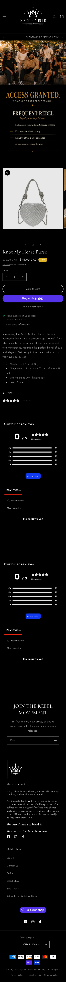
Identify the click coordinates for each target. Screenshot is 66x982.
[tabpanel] (33, 526)
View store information (18, 324)
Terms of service (34, 975)
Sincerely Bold (20, 969)
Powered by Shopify (36, 969)
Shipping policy (51, 975)
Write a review (33, 475)
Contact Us (12, 865)
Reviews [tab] (13, 489)
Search (10, 858)
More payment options (33, 306)
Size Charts (13, 888)
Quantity (7, 270)
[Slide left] (25, 245)
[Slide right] (40, 245)
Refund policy (54, 969)
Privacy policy (17, 975)
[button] (4, 16)
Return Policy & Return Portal (22, 896)
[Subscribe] (55, 740)
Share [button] (9, 392)
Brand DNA (13, 881)
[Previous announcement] (3, 37)
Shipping (6, 264)
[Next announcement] (62, 37)
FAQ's (10, 873)
